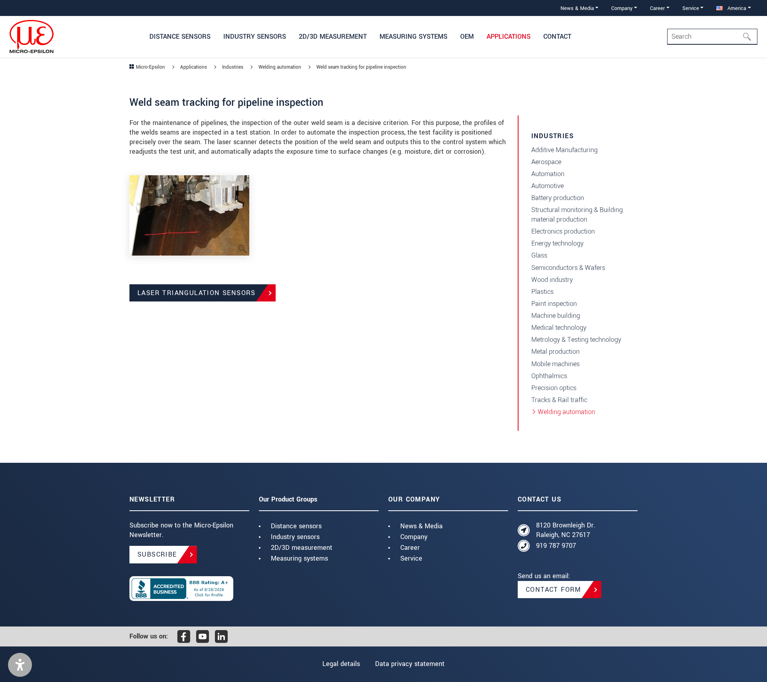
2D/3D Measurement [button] (333, 36)
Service (411, 558)
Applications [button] (509, 36)
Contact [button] (557, 36)
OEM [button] (467, 36)
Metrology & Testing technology (576, 339)
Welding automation (566, 411)
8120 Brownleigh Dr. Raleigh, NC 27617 (565, 530)
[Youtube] (202, 636)
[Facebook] (183, 636)
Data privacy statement (410, 663)
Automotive (547, 185)
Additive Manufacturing (564, 150)
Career (410, 547)
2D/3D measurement (301, 547)
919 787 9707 (556, 545)
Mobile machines (555, 364)
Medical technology (558, 327)
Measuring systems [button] (413, 36)
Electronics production (563, 231)
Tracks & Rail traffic (559, 399)
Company (413, 537)
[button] (20, 665)
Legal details (341, 663)
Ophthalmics (549, 376)
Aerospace (546, 162)
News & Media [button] (577, 8)
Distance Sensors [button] (180, 36)
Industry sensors (295, 537)
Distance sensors (296, 526)
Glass (539, 255)
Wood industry (552, 279)
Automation (547, 173)
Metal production (555, 351)
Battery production (557, 197)
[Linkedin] (221, 636)
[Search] (749, 37)
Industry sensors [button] (254, 36)
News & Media (421, 526)
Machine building (555, 315)
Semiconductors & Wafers (568, 267)
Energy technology (557, 243)
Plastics (542, 291)
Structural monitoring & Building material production (577, 214)
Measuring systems (299, 558)
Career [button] (657, 8)
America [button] (736, 8)
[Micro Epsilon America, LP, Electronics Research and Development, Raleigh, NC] (189, 588)
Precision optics (553, 388)
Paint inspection (554, 303)
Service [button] (690, 8)
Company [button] (621, 8)
